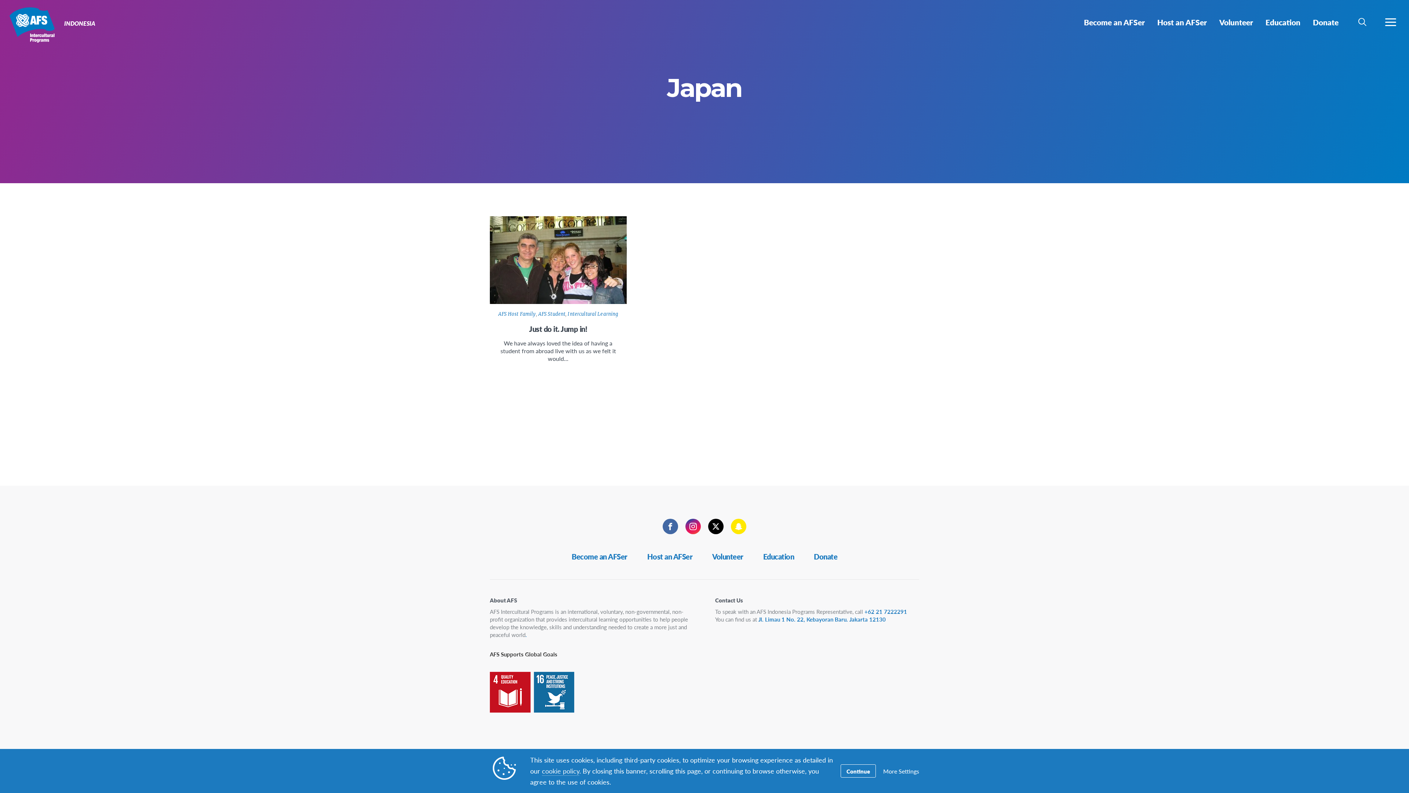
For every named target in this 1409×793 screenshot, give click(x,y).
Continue (858, 771)
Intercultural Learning (593, 314)
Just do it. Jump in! (558, 329)
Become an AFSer (599, 556)
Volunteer (727, 556)
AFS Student (551, 314)
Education (778, 556)
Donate (825, 556)
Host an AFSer (670, 556)
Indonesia (32, 25)
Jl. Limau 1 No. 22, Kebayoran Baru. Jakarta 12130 (822, 619)
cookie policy (560, 770)
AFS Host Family (517, 314)
